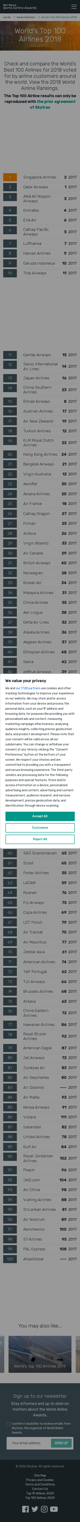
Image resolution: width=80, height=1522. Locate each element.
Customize (40, 828)
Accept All (40, 816)
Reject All (40, 839)
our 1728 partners (28, 688)
